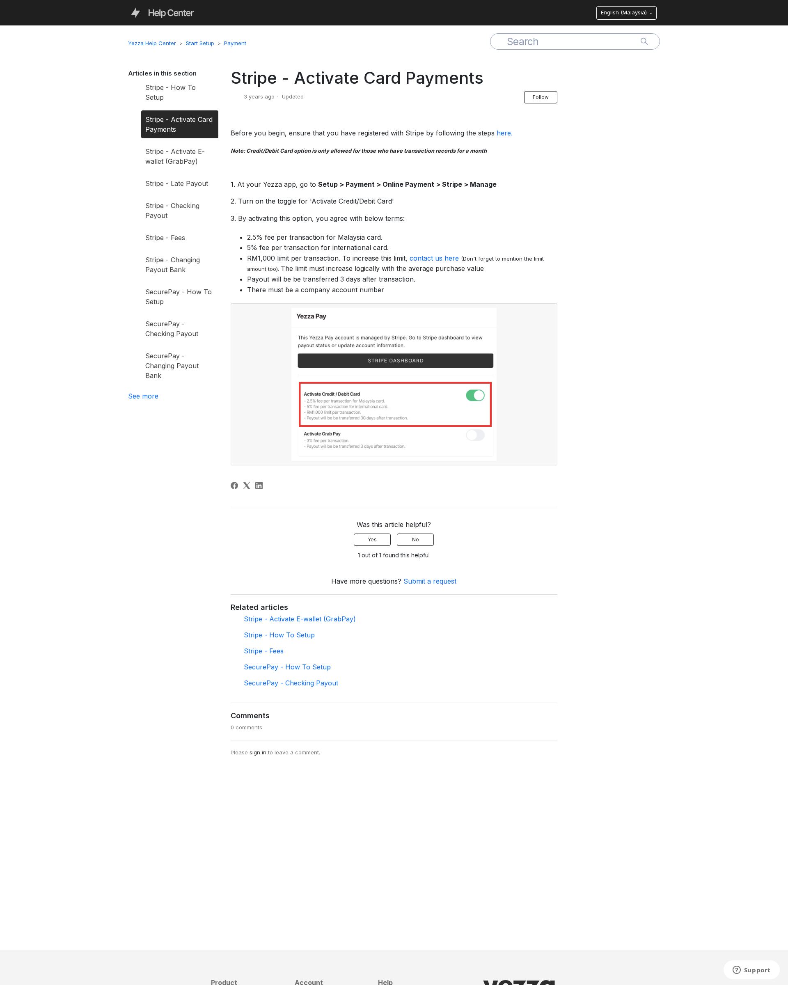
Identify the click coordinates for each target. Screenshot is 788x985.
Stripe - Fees (165, 238)
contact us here (434, 258)
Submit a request (429, 581)
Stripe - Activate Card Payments (179, 124)
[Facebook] (234, 485)
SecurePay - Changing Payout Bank (172, 366)
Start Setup (200, 43)
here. (505, 133)
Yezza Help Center (152, 43)
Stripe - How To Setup (170, 92)
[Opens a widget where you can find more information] (751, 970)
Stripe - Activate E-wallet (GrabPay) (175, 156)
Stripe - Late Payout (176, 183)
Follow (541, 97)
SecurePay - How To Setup (178, 297)
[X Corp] (246, 485)
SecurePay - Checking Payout (171, 329)
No (415, 539)
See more (143, 396)
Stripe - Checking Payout (172, 211)
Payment (235, 43)
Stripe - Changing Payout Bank (172, 265)
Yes (372, 539)
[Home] (162, 12)
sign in (258, 752)
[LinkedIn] (259, 485)
